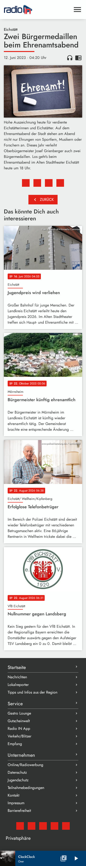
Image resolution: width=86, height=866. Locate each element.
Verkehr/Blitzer (19, 736)
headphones (69, 57)
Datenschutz (17, 772)
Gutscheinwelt (19, 721)
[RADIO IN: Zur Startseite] (37, 9)
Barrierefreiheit (19, 810)
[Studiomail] (20, 826)
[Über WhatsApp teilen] (49, 183)
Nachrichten (17, 677)
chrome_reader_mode (78, 57)
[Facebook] (31, 826)
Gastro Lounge (19, 713)
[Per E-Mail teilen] (60, 183)
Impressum (16, 803)
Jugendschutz (18, 780)
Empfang (15, 744)
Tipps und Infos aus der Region (32, 692)
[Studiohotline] (66, 826)
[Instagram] (43, 826)
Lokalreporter (18, 684)
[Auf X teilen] (37, 183)
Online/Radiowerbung (25, 764)
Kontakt (13, 795)
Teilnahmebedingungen (26, 787)
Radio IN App (19, 728)
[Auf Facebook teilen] (26, 183)
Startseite (17, 667)
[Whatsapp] (54, 826)
